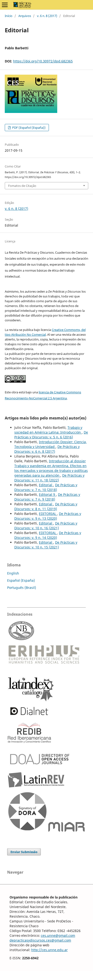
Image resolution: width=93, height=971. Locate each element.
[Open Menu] (5, 5)
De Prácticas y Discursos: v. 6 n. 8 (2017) (47, 449)
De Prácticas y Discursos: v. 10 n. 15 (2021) (45, 544)
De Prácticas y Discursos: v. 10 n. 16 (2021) (45, 525)
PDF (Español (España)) (28, 127)
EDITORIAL (48, 513)
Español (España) (21, 580)
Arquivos (24, 16)
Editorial (46, 485)
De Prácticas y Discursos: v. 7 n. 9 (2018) (47, 497)
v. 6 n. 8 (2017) (47, 16)
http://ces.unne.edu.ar (49, 950)
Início (8, 16)
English (13, 573)
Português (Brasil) (21, 587)
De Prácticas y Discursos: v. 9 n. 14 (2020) (47, 535)
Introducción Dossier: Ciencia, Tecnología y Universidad (50, 444)
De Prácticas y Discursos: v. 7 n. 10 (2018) (45, 487)
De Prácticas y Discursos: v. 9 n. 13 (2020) (47, 516)
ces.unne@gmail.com (58, 935)
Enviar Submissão (23, 852)
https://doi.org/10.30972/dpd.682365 (43, 61)
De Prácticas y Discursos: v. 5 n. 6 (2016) (51, 434)
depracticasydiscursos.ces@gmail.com (40, 940)
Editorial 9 (47, 494)
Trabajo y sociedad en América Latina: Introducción (48, 430)
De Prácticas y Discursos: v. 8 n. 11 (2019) (45, 506)
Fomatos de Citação (22, 186)
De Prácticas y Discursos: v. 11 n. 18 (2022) (49, 477)
